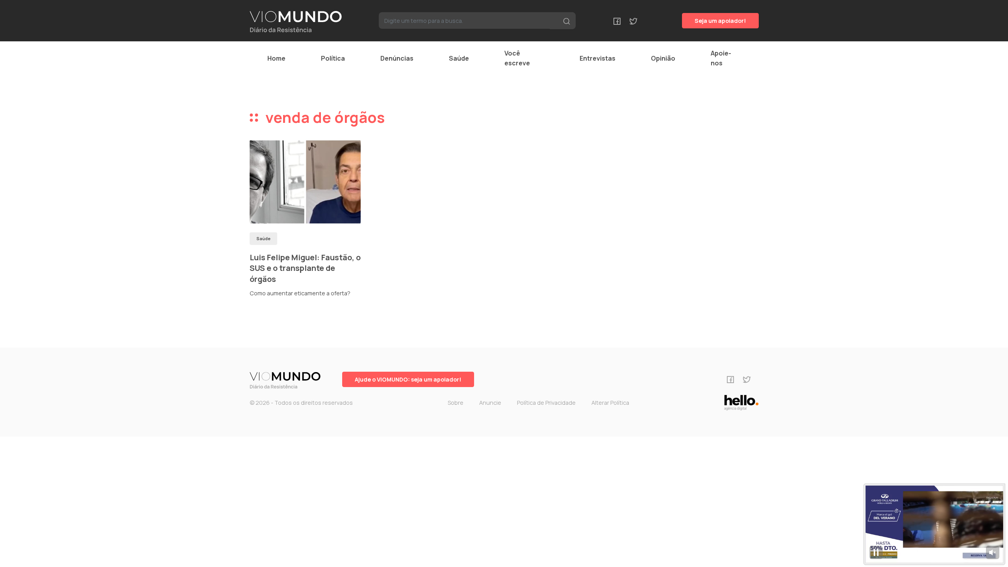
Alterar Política (610, 402)
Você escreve (517, 58)
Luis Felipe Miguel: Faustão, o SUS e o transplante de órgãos (305, 268)
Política (333, 58)
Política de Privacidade (546, 402)
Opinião (663, 58)
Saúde (459, 58)
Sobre (455, 402)
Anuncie (490, 402)
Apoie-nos (721, 58)
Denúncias (396, 58)
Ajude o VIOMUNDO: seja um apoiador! (408, 379)
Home (276, 58)
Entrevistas (597, 58)
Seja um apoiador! (720, 20)
